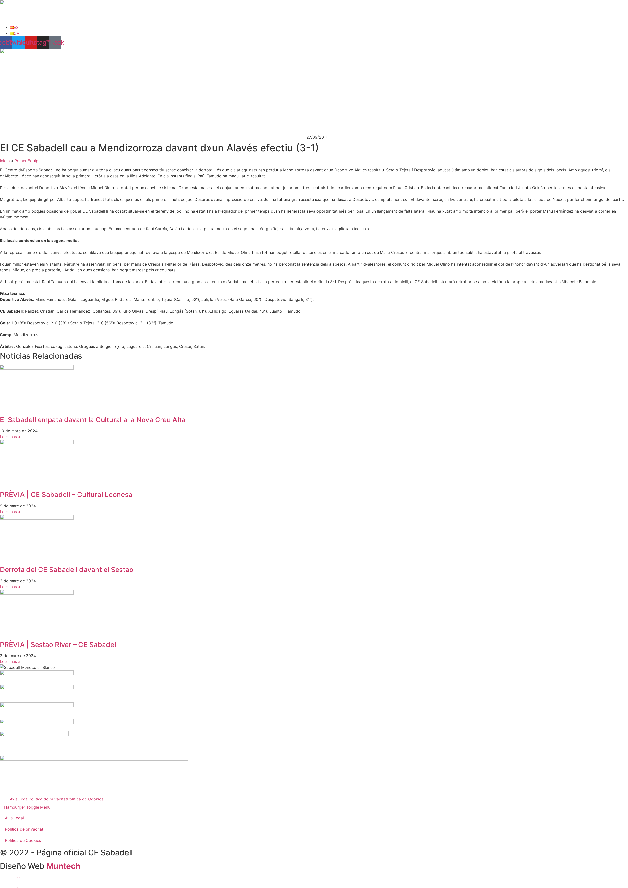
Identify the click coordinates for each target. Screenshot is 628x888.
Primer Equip (26, 160)
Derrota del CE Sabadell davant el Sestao (66, 569)
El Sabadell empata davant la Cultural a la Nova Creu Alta (92, 420)
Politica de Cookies (85, 799)
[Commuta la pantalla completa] (14, 879)
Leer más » (10, 436)
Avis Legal (19, 799)
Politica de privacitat (48, 799)
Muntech (63, 866)
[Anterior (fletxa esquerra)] (4, 886)
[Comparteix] (23, 879)
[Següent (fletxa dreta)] (14, 886)
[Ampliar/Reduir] (4, 879)
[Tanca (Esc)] (33, 879)
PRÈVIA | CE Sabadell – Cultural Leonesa (66, 494)
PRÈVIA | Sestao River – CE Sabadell (59, 644)
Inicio (5, 160)
